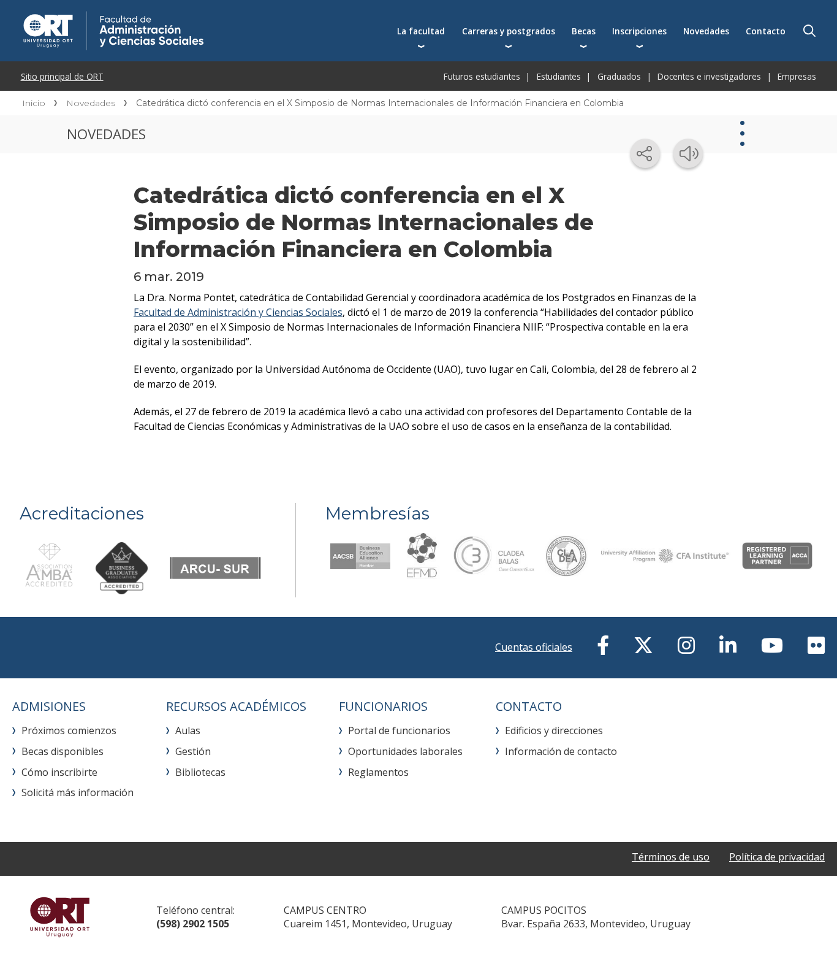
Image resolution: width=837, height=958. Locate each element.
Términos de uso (671, 857)
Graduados (619, 76)
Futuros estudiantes (482, 76)
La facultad (421, 31)
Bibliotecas (200, 772)
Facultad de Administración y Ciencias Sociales (238, 312)
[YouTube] (772, 645)
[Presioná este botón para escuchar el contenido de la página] (688, 153)
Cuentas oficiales (533, 647)
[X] (643, 645)
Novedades (706, 31)
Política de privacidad (777, 857)
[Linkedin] (728, 645)
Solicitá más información (77, 792)
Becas (584, 31)
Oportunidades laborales (405, 751)
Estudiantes (559, 76)
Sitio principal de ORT (62, 76)
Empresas (797, 76)
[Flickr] (816, 645)
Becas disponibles (62, 751)
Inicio (33, 103)
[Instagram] (686, 645)
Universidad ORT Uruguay (59, 916)
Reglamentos (378, 772)
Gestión (193, 751)
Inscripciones (639, 31)
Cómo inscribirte (59, 772)
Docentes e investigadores (709, 76)
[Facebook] (603, 645)
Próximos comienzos (68, 730)
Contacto (766, 31)
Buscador (809, 30)
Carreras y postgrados (508, 31)
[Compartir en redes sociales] (645, 153)
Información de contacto (561, 751)
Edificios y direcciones (554, 730)
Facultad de (203, 30)
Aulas (187, 730)
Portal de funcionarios (399, 730)
